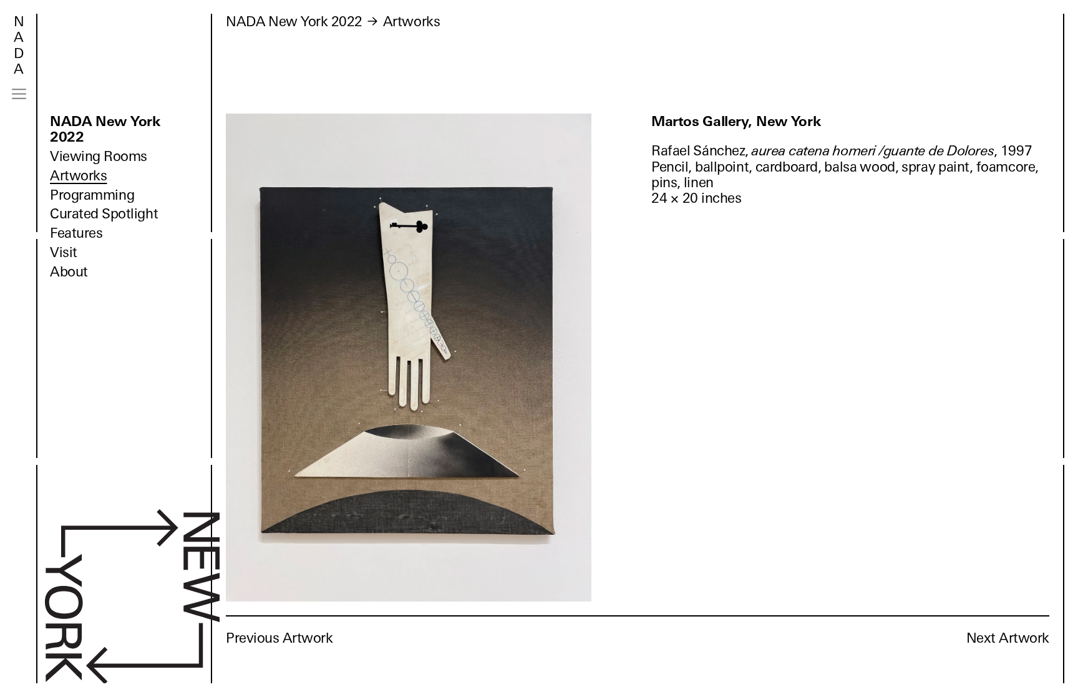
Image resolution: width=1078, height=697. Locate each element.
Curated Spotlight (104, 214)
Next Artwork (1007, 638)
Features (76, 233)
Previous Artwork (279, 638)
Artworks (78, 175)
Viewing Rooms (98, 156)
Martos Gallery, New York (736, 121)
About (69, 272)
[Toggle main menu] (19, 94)
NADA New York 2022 (105, 129)
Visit (63, 252)
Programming (92, 195)
